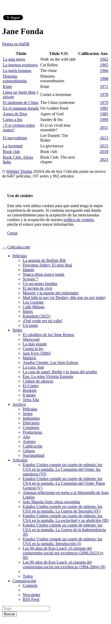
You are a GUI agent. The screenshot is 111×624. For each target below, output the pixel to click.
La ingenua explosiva (20, 65)
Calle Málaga (33, 307)
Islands (28, 270)
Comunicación (24, 581)
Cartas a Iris (12, 119)
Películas (30, 409)
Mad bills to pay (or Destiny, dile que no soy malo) (64, 297)
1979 (104, 102)
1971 (104, 86)
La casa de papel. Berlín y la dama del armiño (60, 372)
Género (29, 451)
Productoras (32, 432)
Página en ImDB (15, 44)
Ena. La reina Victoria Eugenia (48, 376)
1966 (104, 70)
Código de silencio (38, 381)
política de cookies (79, 219)
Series (17, 330)
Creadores (31, 427)
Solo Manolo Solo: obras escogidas (51, 502)
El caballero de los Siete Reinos (48, 335)
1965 (104, 65)
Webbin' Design (19, 171)
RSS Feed (31, 599)
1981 (104, 108)
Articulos (19, 460)
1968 (104, 78)
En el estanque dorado (21, 108)
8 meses (29, 395)
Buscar (9, 614)
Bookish (29, 390)
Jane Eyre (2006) (37, 353)
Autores (29, 441)
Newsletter (31, 595)
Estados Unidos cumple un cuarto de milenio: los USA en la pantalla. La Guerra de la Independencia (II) (64, 530)
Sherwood (31, 339)
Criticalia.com (18, 247)
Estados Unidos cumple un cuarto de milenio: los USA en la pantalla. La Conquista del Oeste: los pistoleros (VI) (62, 469)
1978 (104, 94)
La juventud (12, 146)
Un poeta (30, 325)
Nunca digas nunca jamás (43, 274)
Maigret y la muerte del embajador (50, 293)
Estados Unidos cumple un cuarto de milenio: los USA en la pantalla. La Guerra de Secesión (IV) (62, 508)
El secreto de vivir (37, 288)
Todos (28, 576)
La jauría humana (17, 70)
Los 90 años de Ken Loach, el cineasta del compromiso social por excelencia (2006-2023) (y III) (63, 553)
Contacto (30, 585)
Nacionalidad (33, 455)
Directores (31, 423)
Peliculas (19, 256)
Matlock (29, 358)
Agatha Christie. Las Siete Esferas (50, 362)
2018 (104, 151)
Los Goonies (33, 302)
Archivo (19, 404)
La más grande (35, 344)
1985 (104, 114)
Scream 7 (30, 279)
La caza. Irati (33, 367)
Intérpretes (31, 418)
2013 (104, 138)
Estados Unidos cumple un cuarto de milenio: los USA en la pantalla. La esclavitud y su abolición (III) (65, 518)
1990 (104, 119)
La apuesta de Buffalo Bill (44, 260)
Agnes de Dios (15, 114)
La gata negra (14, 59)
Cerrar (12, 233)
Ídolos (28, 311)
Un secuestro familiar (40, 283)
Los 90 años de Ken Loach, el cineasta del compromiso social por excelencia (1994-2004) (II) (64, 564)
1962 (104, 59)
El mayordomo (15, 138)
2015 (104, 146)
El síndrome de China (20, 102)
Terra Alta (31, 400)
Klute (7, 86)
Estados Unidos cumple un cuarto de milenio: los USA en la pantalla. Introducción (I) (62, 541)
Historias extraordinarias (15, 78)
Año (26, 437)
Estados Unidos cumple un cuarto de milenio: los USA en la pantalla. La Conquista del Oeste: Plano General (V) (64, 483)
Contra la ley (33, 348)
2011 (104, 127)
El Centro (30, 386)
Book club (11, 151)
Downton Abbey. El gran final (47, 265)
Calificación (32, 446)
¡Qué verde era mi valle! (42, 321)
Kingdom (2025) (36, 316)
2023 (104, 159)
